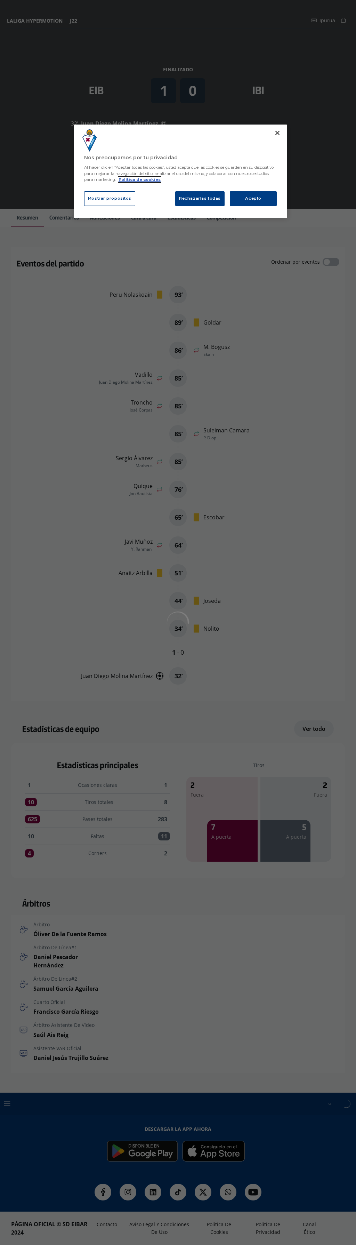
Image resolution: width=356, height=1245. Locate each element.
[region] (180, 171)
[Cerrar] (277, 133)
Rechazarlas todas (200, 198)
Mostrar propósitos (109, 198)
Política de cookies (140, 179)
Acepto (253, 198)
